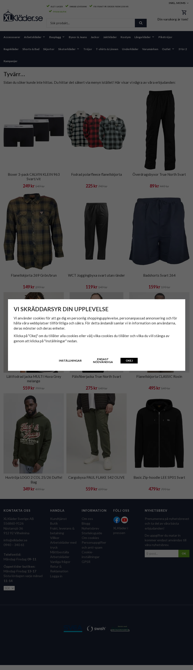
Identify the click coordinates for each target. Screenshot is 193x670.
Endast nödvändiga (103, 360)
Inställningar (70, 360)
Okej (129, 360)
